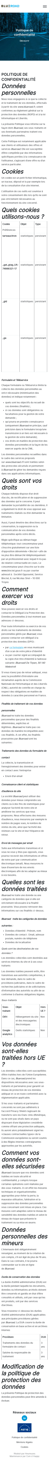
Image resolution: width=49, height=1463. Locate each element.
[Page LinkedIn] (24, 1418)
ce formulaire (16, 647)
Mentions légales (24, 1442)
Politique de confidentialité (24, 1437)
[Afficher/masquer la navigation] (45, 6)
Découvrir (24, 41)
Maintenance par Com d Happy (24, 1456)
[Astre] (24, 1428)
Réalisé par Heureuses (24, 1454)
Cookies (24, 1447)
